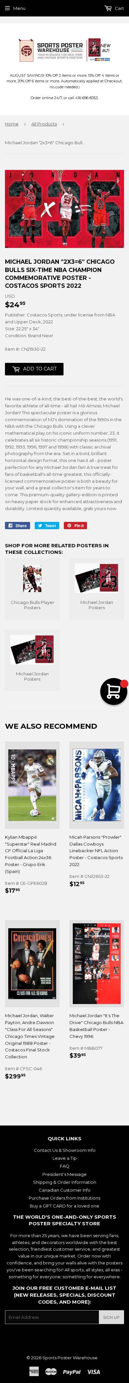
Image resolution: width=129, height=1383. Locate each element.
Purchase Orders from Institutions (64, 1198)
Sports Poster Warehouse (70, 1357)
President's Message (64, 1174)
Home (12, 123)
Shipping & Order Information (64, 1182)
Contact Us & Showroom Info (65, 1150)
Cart (119, 8)
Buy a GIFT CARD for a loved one (64, 1205)
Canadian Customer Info (65, 1190)
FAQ (64, 1166)
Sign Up (111, 1317)
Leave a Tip (65, 1158)
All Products (44, 123)
